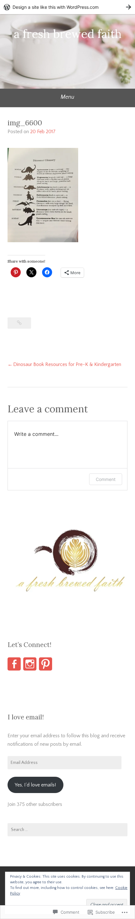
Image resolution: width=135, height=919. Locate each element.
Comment (106, 479)
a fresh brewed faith (68, 33)
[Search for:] (67, 829)
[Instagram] (29, 664)
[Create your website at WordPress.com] (67, 7)
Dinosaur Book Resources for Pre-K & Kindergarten (67, 364)
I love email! (26, 717)
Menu (67, 97)
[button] (67, 565)
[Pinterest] (45, 664)
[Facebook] (14, 664)
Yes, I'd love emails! (35, 785)
